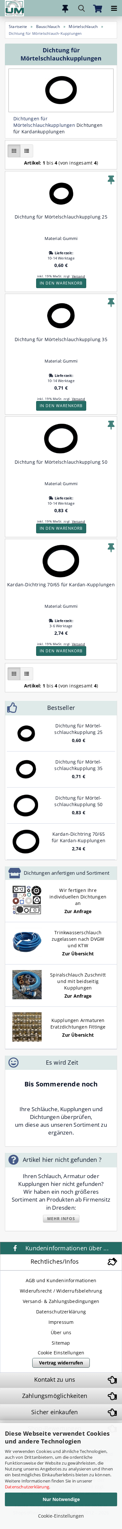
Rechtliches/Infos (55, 1261)
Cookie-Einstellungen (61, 1516)
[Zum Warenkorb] (97, 8)
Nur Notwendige (61, 1499)
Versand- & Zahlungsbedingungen (61, 1301)
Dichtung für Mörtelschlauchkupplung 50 (61, 462)
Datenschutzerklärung (27, 1487)
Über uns (61, 1332)
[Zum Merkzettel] (65, 8)
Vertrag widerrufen (61, 1363)
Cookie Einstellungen (61, 1353)
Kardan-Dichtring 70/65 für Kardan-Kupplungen (61, 584)
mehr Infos (61, 1218)
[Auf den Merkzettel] (111, 180)
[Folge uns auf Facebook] (16, 1248)
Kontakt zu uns (54, 1379)
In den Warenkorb (61, 283)
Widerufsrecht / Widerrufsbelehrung (61, 1291)
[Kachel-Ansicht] (13, 150)
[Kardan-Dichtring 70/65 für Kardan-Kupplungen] (26, 841)
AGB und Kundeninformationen (61, 1280)
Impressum (61, 1322)
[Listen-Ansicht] (26, 150)
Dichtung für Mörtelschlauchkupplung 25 (61, 217)
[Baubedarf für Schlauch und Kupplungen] (12, 8)
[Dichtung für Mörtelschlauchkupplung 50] (26, 805)
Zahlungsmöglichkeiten (54, 1396)
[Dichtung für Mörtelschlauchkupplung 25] (26, 733)
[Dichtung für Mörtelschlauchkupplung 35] (26, 769)
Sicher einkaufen (54, 1412)
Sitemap (61, 1343)
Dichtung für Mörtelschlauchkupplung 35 (61, 339)
